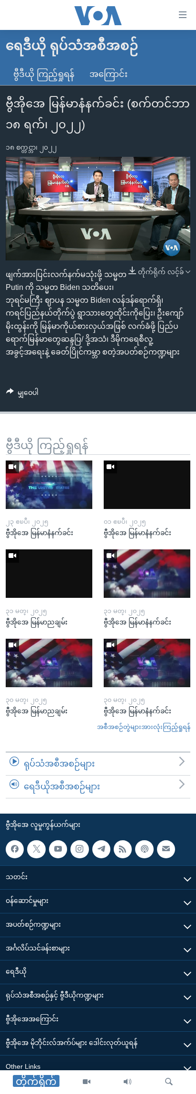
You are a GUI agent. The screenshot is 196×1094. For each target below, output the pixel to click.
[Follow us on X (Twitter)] (36, 849)
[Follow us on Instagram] (79, 849)
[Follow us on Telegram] (101, 849)
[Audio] (127, 1082)
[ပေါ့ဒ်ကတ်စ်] (144, 849)
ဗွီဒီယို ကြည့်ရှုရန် (43, 74)
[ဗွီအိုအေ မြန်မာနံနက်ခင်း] (49, 485)
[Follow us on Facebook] (15, 849)
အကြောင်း (108, 74)
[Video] (86, 1082)
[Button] (22, 394)
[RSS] (123, 849)
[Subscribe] (166, 849)
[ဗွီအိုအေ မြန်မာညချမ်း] (49, 573)
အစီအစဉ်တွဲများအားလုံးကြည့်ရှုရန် (143, 726)
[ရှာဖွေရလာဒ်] (169, 1082)
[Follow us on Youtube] (58, 849)
